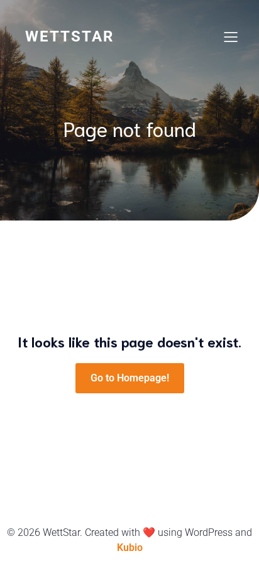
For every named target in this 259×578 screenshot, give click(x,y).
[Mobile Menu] (230, 36)
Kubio (130, 547)
